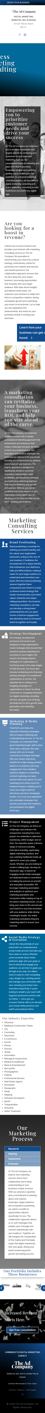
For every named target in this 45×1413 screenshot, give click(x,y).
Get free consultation (22, 1329)
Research (13, 1148)
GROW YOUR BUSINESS (18, 2)
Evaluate (13, 1163)
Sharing (12, 1153)
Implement (14, 1158)
